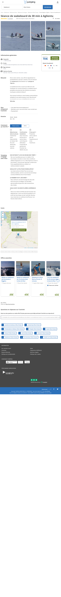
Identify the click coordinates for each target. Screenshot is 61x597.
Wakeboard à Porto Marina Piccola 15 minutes (37, 279)
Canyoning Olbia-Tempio (34, 325)
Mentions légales (34, 352)
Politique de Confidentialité (8, 354)
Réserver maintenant (19, 230)
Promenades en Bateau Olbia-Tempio (14, 329)
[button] (58, 280)
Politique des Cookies (35, 354)
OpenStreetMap (30, 247)
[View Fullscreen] (3, 219)
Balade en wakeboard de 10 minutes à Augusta (8, 279)
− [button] (2, 215)
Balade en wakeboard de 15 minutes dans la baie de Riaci (23, 279)
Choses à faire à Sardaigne (17, 251)
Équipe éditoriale (5, 352)
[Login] (58, 2)
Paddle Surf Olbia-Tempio (50, 337)
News (31, 348)
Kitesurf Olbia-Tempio (10, 333)
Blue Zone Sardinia (10, 304)
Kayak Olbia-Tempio (51, 329)
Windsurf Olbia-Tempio (43, 333)
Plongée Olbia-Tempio (34, 329)
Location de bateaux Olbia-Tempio (13, 325)
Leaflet (25, 247)
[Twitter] (57, 389)
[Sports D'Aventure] (29, 2)
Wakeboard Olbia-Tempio (11, 337)
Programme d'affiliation (36, 350)
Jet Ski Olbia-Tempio (27, 333)
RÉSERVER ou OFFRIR (54, 58)
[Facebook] (54, 389)
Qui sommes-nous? (6, 348)
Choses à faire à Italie (5, 251)
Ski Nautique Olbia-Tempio (30, 337)
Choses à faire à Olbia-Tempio (31, 251)
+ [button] (2, 213)
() (10, 18)
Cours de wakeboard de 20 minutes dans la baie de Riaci (53, 279)
